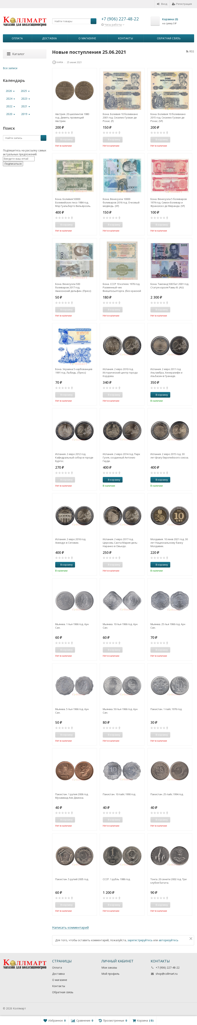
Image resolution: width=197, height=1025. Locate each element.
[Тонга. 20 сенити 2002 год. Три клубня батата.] (169, 855)
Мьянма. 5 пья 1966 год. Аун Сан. (72, 710)
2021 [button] (24, 106)
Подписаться (13, 163)
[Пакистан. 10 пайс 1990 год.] (122, 770)
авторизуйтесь (168, 940)
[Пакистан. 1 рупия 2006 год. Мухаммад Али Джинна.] (74, 770)
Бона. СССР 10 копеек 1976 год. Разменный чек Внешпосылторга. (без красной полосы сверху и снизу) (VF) (122, 287)
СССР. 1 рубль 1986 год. (116, 879)
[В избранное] (92, 140)
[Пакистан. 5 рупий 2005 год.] (74, 855)
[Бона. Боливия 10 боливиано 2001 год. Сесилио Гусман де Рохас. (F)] (122, 90)
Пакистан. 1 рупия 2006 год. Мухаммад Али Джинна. (71, 795)
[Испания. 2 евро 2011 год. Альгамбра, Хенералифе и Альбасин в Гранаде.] (169, 345)
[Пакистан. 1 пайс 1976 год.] (169, 685)
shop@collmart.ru (167, 973)
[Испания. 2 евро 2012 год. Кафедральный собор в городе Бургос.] (74, 430)
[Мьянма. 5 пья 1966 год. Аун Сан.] (74, 685)
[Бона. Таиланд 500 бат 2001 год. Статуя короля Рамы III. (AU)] (169, 260)
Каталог (18, 54)
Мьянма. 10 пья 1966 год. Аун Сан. (120, 625)
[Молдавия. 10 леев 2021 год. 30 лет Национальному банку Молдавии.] (169, 515)
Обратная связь (169, 38)
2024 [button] (9, 98)
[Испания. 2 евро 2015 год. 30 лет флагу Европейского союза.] (169, 430)
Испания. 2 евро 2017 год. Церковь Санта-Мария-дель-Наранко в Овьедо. (120, 542)
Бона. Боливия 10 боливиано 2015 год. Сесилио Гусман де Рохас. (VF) (168, 117)
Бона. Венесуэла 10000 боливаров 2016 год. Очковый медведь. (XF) (121, 202)
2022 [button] (9, 106)
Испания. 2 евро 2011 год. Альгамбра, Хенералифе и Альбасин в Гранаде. (166, 372)
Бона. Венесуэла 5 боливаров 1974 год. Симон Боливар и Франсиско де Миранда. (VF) (168, 202)
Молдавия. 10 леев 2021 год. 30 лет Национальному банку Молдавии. (169, 542)
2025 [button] (24, 91)
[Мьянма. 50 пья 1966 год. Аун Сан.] (122, 685)
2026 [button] (9, 91)
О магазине (87, 38)
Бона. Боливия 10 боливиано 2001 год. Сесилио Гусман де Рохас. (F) (120, 117)
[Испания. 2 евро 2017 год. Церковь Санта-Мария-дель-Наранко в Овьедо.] (122, 515)
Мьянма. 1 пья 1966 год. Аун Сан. (72, 625)
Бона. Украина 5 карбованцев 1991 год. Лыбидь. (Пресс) (73, 370)
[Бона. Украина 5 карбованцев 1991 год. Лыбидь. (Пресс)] (74, 345)
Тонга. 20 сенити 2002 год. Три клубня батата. (168, 880)
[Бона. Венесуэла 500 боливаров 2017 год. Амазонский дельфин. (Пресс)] (74, 260)
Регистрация (184, 4)
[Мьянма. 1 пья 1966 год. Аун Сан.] (74, 600)
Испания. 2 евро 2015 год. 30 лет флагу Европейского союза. (169, 455)
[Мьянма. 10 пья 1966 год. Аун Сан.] (122, 600)
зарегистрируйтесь (140, 940)
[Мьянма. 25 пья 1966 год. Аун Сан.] (169, 600)
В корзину (162, 394)
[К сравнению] (86, 140)
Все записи (10, 68)
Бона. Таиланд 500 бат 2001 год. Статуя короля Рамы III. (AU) (169, 285)
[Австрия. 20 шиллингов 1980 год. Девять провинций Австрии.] (74, 90)
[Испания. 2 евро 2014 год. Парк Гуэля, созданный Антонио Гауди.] (122, 430)
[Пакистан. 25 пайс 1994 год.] (169, 770)
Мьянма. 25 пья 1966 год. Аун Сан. (167, 625)
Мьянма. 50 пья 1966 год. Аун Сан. (120, 710)
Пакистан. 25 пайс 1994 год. (167, 794)
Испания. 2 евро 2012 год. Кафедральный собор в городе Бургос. (74, 457)
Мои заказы (109, 967)
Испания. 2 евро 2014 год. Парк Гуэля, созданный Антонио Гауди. (121, 457)
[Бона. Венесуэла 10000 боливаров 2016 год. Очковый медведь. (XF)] (122, 175)
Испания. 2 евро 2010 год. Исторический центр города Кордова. (120, 372)
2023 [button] (24, 98)
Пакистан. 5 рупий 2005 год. (72, 879)
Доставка (49, 38)
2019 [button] (24, 114)
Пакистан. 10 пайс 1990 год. (119, 794)
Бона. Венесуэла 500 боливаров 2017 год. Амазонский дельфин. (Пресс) (73, 287)
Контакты (125, 38)
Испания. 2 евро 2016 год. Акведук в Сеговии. (70, 540)
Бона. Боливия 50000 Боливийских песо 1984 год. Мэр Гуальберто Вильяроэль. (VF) (73, 202)
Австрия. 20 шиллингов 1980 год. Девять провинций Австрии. (72, 117)
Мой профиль (110, 973)
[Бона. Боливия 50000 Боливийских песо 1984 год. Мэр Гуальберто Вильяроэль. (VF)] (74, 175)
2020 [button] (9, 114)
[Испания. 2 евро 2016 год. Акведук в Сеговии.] (74, 515)
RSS (191, 51)
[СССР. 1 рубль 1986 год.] (122, 855)
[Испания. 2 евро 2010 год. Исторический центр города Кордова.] (122, 345)
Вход (164, 4)
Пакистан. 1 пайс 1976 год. (166, 709)
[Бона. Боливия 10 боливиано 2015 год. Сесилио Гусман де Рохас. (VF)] (169, 90)
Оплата (17, 38)
